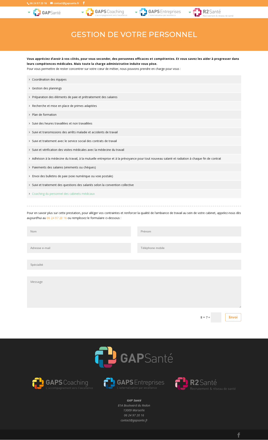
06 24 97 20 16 (57, 218)
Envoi (233, 317)
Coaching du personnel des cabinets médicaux (63, 194)
